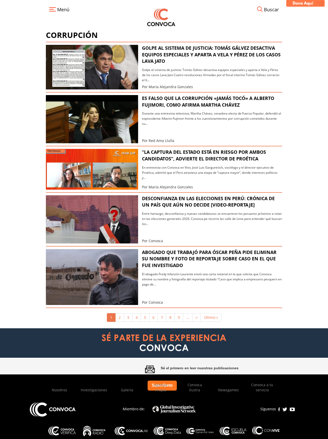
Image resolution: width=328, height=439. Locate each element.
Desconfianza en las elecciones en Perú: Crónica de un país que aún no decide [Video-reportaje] (208, 201)
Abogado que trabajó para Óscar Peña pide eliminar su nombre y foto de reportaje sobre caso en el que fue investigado (209, 258)
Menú (62, 9)
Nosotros (59, 389)
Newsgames (228, 389)
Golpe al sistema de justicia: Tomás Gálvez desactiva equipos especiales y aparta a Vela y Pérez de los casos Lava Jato (211, 54)
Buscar (271, 9)
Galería (127, 389)
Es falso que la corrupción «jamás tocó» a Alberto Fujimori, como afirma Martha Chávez (208, 101)
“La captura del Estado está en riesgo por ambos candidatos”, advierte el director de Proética (204, 155)
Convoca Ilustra (195, 387)
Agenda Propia (160, 387)
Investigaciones (94, 389)
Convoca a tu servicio (262, 387)
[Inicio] (161, 17)
